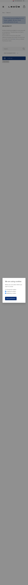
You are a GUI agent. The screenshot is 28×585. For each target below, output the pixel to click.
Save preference (10, 298)
